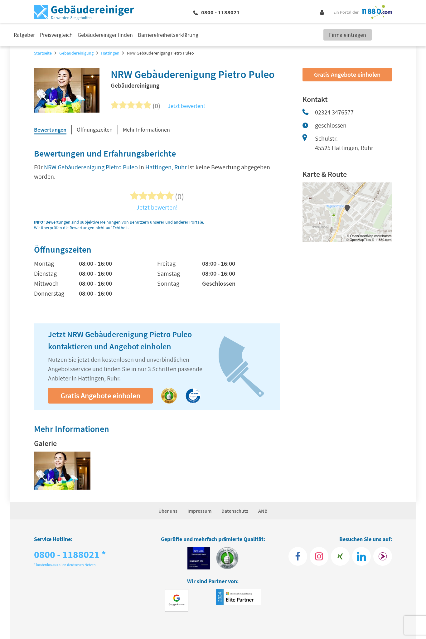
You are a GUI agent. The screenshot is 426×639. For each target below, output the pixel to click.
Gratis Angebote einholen (100, 395)
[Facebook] (297, 556)
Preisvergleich (56, 34)
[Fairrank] (382, 556)
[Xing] (340, 556)
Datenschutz (234, 511)
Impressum (199, 511)
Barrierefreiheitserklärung (168, 34)
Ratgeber (24, 34)
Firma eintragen (347, 34)
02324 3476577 (334, 112)
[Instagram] (319, 556)
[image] (62, 471)
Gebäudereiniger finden (105, 34)
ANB (263, 511)
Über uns (167, 511)
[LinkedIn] (361, 556)
